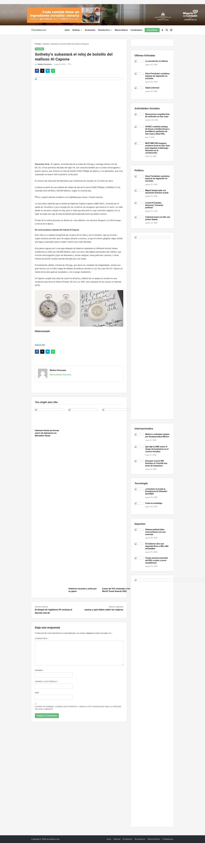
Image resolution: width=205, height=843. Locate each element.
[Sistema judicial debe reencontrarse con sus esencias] (139, 530)
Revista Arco (104, 30)
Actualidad (39, 49)
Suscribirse (152, 30)
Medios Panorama (45, 64)
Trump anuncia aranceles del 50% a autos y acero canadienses (156, 560)
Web (37, 693)
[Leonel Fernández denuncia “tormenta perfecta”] (139, 203)
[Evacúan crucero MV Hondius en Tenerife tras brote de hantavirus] (139, 461)
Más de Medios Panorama (60, 375)
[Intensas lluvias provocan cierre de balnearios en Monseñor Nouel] (49, 418)
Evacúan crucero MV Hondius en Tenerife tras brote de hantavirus (156, 463)
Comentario (42, 638)
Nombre (39, 670)
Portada (38, 44)
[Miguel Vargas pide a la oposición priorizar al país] (139, 191)
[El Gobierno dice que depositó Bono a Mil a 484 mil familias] (139, 544)
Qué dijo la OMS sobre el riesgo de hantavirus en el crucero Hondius (156, 449)
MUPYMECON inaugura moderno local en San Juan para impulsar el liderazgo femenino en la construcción (157, 148)
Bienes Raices (121, 30)
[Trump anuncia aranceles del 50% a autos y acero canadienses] (139, 558)
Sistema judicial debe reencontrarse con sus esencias (155, 532)
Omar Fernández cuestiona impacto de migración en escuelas (157, 76)
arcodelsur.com (53, 839)
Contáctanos (136, 30)
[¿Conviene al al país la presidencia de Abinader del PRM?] (139, 489)
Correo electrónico (46, 681)
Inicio (67, 30)
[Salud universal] (139, 88)
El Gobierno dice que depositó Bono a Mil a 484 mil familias (156, 546)
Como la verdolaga (153, 503)
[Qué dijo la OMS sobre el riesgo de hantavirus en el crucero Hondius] (139, 447)
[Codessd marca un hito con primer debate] (139, 217)
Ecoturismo (90, 30)
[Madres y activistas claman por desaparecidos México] (139, 434)
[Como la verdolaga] (139, 503)
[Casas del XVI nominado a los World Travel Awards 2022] (117, 497)
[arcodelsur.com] (102, 15)
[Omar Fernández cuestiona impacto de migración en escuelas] (139, 74)
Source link (40, 345)
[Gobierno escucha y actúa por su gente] (83, 497)
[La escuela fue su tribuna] (139, 61)
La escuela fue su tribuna (156, 61)
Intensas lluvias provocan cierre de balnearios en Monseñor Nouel (47, 433)
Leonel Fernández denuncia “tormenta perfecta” (154, 205)
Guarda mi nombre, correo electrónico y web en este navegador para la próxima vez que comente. (78, 708)
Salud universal (152, 88)
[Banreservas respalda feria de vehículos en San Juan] (139, 114)
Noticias (76, 30)
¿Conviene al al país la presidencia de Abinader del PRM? (156, 491)
